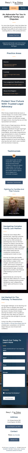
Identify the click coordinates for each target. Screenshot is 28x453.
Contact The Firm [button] (14, 35)
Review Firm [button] (14, 439)
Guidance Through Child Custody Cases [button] (12, 75)
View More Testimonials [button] (14, 182)
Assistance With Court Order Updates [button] (13, 84)
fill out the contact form (18, 323)
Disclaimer (6, 390)
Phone (4, 365)
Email (5, 358)
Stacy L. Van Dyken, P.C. (11, 447)
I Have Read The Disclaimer (12, 393)
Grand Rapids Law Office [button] (14, 426)
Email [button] (14, 8)
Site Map (11, 448)
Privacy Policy (17, 448)
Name (4, 350)
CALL (24, 8)
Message (5, 372)
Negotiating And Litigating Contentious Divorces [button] (10, 65)
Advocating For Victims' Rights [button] (11, 93)
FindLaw (20, 450)
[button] (4, 8)
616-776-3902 (5, 323)
